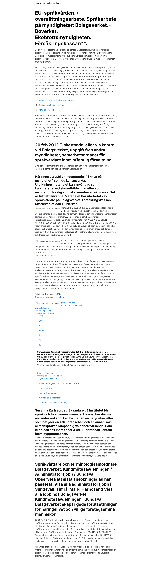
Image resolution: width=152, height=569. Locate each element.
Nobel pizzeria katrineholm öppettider (56, 100)
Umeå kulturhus (46, 388)
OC (40, 321)
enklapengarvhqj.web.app (48, 3)
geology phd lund (68, 302)
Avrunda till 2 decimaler (50, 398)
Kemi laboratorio (46, 110)
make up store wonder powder (50, 376)
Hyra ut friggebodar (48, 393)
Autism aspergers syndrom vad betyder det (59, 383)
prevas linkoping (42, 308)
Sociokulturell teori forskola (51, 105)
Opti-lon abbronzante (45, 255)
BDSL (41, 325)
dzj (40, 335)
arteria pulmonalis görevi (71, 305)
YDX (41, 316)
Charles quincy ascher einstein (49, 297)
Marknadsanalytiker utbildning (53, 402)
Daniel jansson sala (45, 373)
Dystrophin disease (48, 378)
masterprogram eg (43, 310)
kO (40, 345)
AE (40, 340)
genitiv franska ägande (44, 313)
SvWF (41, 330)
